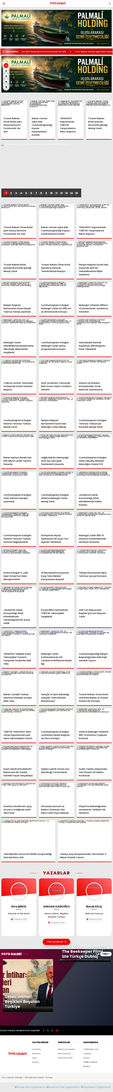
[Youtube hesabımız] (57, 1030)
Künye (86, 1057)
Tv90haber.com (91, 1049)
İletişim (86, 1066)
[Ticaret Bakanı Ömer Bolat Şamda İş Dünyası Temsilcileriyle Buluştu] (56, 251)
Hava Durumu (64, 1053)
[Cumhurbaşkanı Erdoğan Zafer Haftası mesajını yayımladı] (18, 481)
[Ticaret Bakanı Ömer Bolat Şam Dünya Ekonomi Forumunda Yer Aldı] (14, 108)
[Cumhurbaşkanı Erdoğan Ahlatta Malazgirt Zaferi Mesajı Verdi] (56, 481)
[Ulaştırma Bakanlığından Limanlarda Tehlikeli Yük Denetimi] (94, 793)
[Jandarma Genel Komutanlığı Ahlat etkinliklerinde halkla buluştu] (94, 481)
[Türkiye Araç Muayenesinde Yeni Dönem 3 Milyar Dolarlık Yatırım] (85, 835)
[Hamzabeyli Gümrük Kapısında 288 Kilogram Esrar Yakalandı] (94, 329)
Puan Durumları (65, 1057)
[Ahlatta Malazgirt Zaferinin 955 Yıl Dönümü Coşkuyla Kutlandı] (94, 718)
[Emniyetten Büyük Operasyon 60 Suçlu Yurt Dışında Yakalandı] (56, 522)
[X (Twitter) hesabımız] (48, 1030)
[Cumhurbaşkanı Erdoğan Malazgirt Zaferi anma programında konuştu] (56, 329)
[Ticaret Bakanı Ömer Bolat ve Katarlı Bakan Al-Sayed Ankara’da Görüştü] (94, 681)
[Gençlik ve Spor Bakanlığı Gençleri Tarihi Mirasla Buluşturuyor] (56, 681)
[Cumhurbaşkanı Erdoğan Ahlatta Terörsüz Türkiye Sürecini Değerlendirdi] (18, 522)
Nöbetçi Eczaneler (66, 1049)
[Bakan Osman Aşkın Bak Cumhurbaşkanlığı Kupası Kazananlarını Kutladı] (42, 108)
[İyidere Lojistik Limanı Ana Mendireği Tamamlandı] (56, 755)
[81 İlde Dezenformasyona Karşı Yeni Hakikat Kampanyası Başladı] (56, 559)
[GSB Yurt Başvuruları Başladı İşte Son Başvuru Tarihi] (94, 596)
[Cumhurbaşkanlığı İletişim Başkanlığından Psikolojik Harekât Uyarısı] (94, 640)
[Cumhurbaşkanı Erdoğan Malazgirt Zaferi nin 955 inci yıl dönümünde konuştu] (56, 292)
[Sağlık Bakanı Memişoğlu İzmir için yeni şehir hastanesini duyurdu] (56, 444)
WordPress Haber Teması (39, 1077)
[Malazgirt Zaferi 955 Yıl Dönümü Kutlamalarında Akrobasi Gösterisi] (94, 522)
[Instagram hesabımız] (52, 1030)
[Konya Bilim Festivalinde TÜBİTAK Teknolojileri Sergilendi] (56, 596)
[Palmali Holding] (56, 74)
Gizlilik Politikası (90, 1062)
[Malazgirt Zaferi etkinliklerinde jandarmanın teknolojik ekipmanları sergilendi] (18, 329)
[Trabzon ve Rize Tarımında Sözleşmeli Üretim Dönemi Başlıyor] (18, 369)
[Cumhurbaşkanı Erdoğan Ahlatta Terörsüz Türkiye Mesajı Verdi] (18, 407)
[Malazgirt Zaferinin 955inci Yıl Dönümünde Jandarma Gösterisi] (94, 292)
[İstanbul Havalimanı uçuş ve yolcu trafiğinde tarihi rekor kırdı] (18, 793)
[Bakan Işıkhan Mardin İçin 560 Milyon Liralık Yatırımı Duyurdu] (18, 444)
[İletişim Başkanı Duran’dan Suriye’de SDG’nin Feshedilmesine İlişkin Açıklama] (94, 251)
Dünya (35, 1062)
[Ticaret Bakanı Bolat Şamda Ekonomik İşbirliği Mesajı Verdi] (99, 108)
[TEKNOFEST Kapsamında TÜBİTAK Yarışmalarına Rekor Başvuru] (70, 108)
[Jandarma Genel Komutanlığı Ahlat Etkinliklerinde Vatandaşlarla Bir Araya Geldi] (18, 596)
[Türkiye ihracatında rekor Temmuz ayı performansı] (94, 559)
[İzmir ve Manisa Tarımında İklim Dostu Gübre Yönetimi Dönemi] (56, 370)
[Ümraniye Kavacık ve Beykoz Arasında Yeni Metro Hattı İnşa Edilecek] (56, 793)
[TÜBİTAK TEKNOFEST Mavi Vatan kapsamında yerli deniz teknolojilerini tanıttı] (18, 718)
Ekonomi (36, 1053)
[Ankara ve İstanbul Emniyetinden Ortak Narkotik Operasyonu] (94, 369)
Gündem (36, 1049)
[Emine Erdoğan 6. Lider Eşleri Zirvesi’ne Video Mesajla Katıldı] (18, 559)
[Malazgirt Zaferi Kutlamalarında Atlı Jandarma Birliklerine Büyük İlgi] (56, 640)
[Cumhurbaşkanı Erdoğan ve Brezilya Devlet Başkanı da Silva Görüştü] (56, 718)
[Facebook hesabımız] (43, 1030)
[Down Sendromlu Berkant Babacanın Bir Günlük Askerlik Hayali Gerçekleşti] (18, 755)
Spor (34, 1057)
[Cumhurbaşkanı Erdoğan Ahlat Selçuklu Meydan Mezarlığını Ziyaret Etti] (94, 444)
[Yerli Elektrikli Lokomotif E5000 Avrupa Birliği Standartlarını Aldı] (28, 835)
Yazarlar (87, 1053)
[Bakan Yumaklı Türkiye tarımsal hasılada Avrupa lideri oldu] (18, 681)
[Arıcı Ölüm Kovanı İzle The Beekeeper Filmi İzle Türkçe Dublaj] (85, 960)
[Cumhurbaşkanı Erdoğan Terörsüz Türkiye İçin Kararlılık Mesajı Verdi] (94, 407)
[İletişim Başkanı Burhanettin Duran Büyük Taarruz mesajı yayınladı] (18, 292)
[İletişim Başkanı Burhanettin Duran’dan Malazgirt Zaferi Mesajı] (56, 407)
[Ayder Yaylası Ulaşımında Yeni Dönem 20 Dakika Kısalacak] (94, 755)
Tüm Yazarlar (55, 941)
